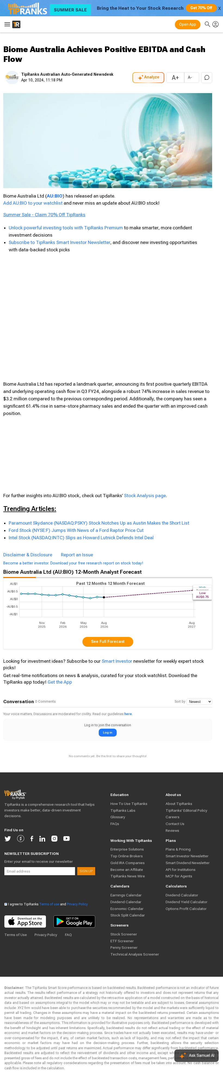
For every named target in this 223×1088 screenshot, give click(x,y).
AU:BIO (55, 196)
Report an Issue (77, 554)
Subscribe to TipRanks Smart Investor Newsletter (59, 242)
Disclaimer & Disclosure (27, 554)
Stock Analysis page (145, 495)
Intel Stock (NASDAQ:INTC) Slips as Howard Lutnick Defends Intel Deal (81, 537)
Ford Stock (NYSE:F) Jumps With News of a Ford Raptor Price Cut (76, 530)
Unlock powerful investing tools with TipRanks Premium (66, 227)
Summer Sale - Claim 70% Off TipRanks (44, 214)
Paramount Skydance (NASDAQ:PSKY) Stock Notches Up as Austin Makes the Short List (99, 523)
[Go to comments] (206, 77)
